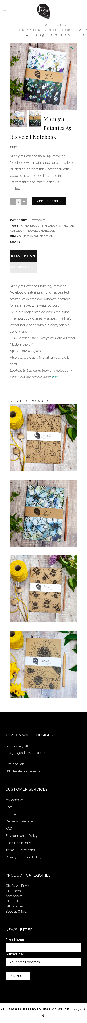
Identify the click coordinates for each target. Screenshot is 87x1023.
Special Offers (16, 912)
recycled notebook (41, 230)
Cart (9, 807)
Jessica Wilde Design (38, 236)
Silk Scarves (15, 906)
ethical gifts (51, 225)
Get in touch (15, 764)
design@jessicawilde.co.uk (25, 753)
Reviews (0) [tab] (22, 267)
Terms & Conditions (20, 850)
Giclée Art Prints (17, 886)
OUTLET (12, 901)
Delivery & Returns (19, 821)
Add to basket (49, 201)
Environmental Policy (21, 836)
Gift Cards (13, 891)
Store (36, 30)
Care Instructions (18, 843)
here (55, 377)
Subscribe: (15, 954)
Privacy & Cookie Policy (23, 857)
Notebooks (60, 30)
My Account (15, 800)
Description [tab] (23, 255)
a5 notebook (30, 225)
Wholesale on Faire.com (24, 771)
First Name (15, 940)
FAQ (9, 829)
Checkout (13, 814)
